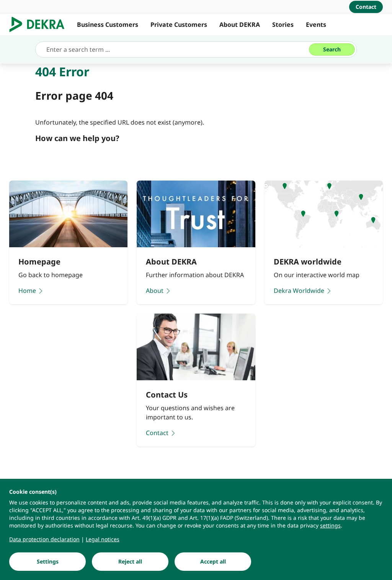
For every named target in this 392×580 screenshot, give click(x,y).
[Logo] (40, 24)
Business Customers (107, 24)
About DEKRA (239, 24)
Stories (283, 24)
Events (316, 24)
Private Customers (178, 24)
